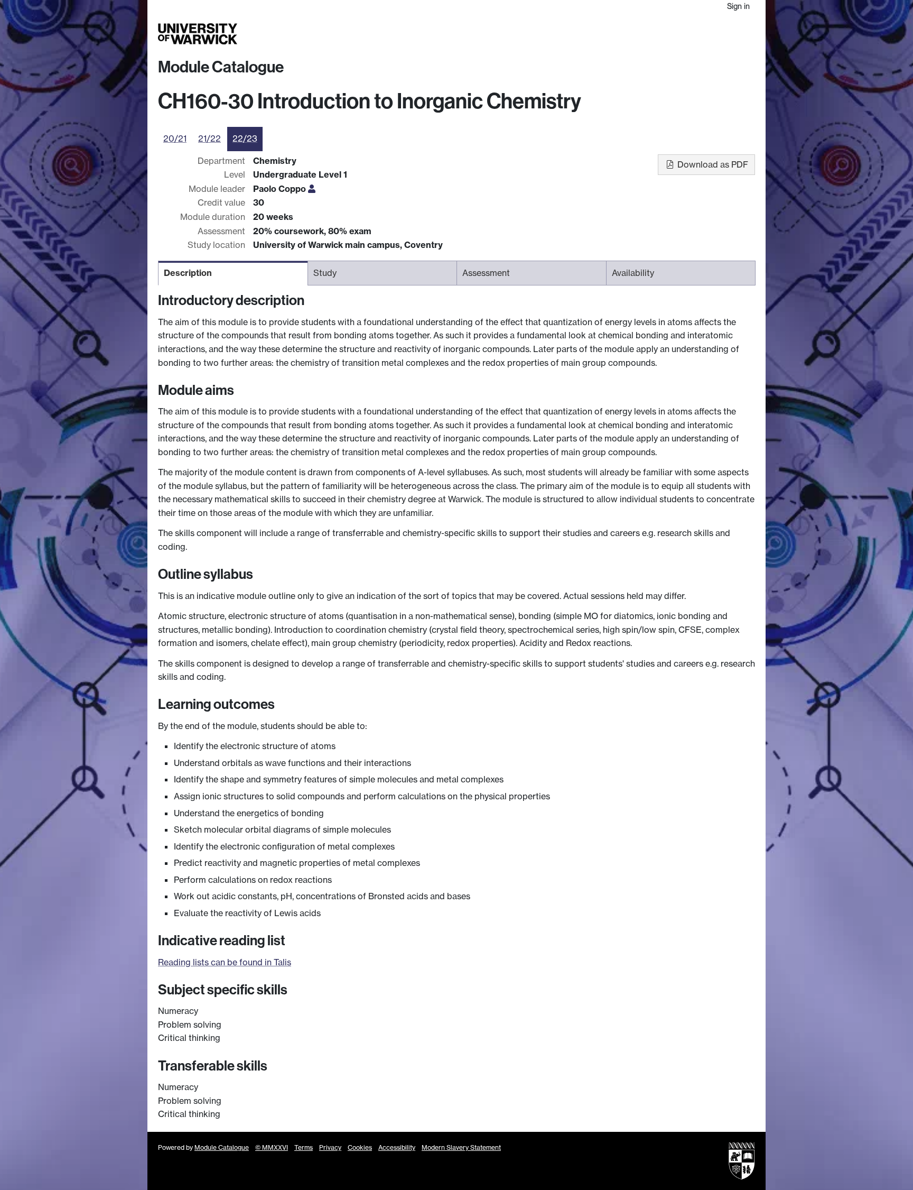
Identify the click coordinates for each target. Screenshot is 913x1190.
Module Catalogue (221, 67)
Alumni (658, 34)
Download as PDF (711, 164)
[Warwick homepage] (198, 34)
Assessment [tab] (486, 272)
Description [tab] (188, 272)
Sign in (738, 6)
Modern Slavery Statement (461, 1147)
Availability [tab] (633, 272)
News (687, 34)
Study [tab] (325, 272)
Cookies (360, 1147)
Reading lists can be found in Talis (224, 962)
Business (621, 34)
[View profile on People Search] (311, 188)
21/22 (209, 138)
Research (579, 34)
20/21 (175, 138)
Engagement (729, 34)
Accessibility (396, 1147)
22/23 (244, 138)
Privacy (330, 1147)
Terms (303, 1147)
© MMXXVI (271, 1147)
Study (543, 34)
